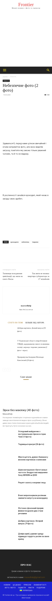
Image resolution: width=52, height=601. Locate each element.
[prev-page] (4, 369)
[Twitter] (11, 100)
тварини (35, 242)
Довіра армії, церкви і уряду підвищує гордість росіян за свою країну (33, 536)
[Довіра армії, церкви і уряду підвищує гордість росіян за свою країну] (9, 537)
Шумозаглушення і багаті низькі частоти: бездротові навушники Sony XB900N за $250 (32, 472)
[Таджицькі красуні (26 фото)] (9, 447)
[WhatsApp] (23, 100)
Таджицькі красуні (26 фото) (31, 444)
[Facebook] (5, 100)
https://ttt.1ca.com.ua (26, 309)
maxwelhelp (26, 306)
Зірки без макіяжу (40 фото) (21, 410)
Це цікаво (17, 585)
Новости (13, 77)
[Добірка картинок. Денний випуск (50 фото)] (9, 331)
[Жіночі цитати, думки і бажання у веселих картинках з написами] (9, 460)
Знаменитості (40, 585)
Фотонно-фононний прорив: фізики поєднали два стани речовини (31, 511)
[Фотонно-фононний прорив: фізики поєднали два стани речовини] (9, 511)
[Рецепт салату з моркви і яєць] (9, 486)
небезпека (25, 242)
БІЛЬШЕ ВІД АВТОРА (34, 323)
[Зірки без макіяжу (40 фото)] (26, 395)
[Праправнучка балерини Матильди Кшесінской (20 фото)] (9, 360)
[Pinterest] (17, 100)
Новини (7, 585)
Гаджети (22, 588)
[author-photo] (26, 302)
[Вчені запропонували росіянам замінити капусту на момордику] (9, 498)
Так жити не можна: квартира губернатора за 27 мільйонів (38, 276)
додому (5, 77)
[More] (30, 100)
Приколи (27, 585)
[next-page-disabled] (8, 369)
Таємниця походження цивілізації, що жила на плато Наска (13, 276)
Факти (31, 588)
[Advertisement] (26, 39)
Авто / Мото (10, 588)
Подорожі (41, 588)
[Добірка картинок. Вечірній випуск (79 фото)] (9, 524)
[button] (4, 70)
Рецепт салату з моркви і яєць (32, 483)
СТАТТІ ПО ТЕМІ (15, 323)
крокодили (14, 242)
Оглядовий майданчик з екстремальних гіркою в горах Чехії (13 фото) (32, 434)
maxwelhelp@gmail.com (34, 577)
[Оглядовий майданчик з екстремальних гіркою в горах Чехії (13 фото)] (9, 434)
